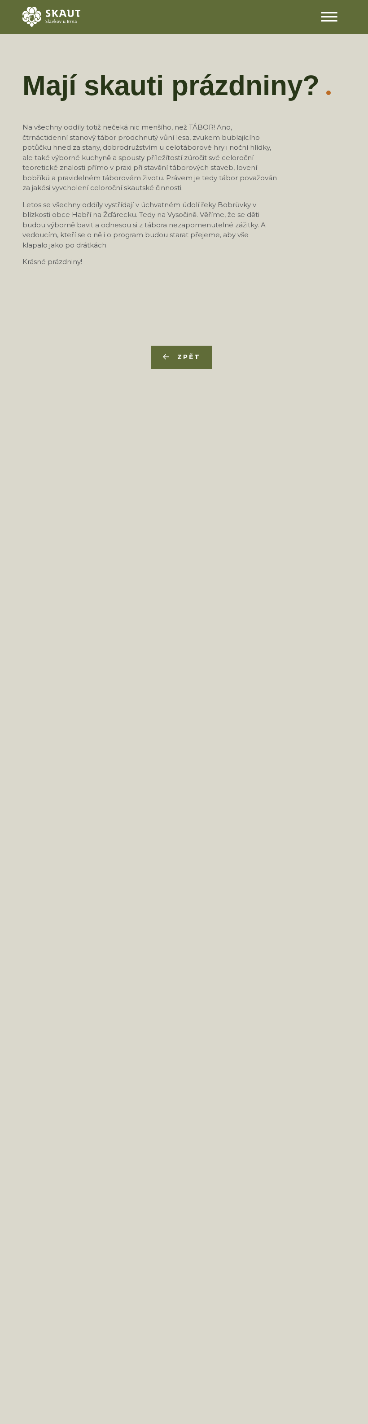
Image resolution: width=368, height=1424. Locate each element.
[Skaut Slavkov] (51, 16)
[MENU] (329, 16)
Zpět (188, 357)
